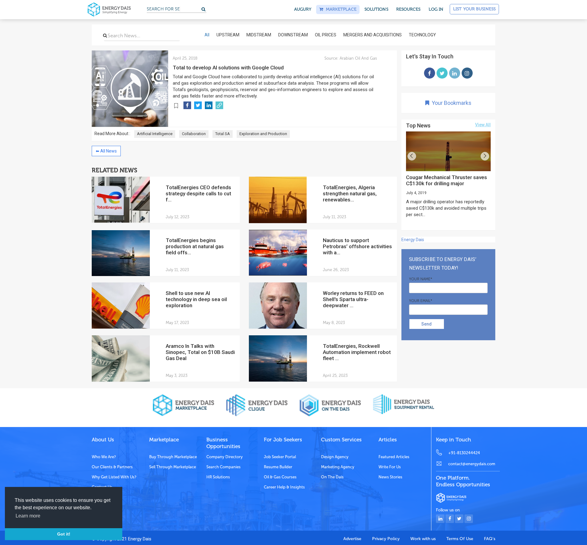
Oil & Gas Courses (280, 477)
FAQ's (489, 538)
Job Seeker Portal (280, 457)
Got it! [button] (63, 534)
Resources (408, 9)
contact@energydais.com (471, 464)
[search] (105, 35)
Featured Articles (393, 457)
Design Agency (335, 457)
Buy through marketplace (173, 457)
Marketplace (339, 9)
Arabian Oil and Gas (357, 58)
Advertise (352, 538)
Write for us (389, 467)
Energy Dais (412, 239)
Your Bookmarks (450, 103)
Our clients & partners (112, 467)
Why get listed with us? (114, 477)
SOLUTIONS (376, 9)
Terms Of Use (459, 538)
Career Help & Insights (284, 487)
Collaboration (194, 133)
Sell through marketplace (172, 467)
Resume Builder (278, 467)
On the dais (332, 477)
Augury (303, 9)
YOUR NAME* (420, 279)
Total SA (222, 133)
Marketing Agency (337, 467)
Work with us (423, 538)
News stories (390, 477)
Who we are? (104, 457)
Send (426, 324)
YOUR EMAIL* (420, 301)
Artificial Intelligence (154, 133)
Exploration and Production (263, 133)
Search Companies (223, 467)
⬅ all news (106, 151)
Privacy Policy (386, 538)
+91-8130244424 (464, 453)
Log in (436, 9)
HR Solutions (218, 477)
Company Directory (224, 457)
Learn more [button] (28, 515)
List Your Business (474, 9)
